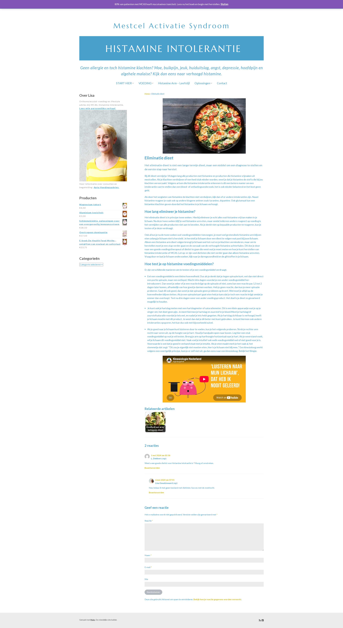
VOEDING (145, 83)
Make (92, 620)
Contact (222, 83)
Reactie (149, 520)
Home (147, 94)
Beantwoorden (152, 467)
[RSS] (259, 620)
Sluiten (224, 4)
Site (146, 579)
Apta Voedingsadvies (106, 187)
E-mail (148, 567)
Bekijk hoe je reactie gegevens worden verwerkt (217, 599)
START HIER (124, 83)
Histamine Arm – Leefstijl (174, 83)
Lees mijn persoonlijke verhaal (97, 108)
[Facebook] (263, 620)
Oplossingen (202, 83)
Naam (148, 555)
